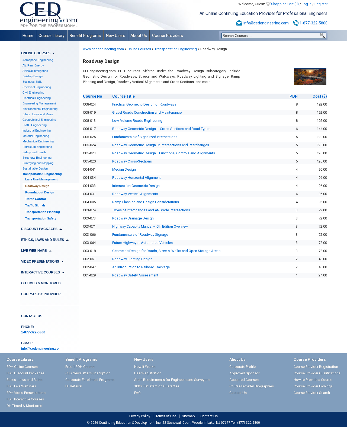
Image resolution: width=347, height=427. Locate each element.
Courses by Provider (41, 294)
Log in (306, 4)
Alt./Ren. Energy (33, 65)
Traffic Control (35, 198)
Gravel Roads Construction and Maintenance (147, 112)
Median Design (124, 169)
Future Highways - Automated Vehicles (142, 243)
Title (123, 96)
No (92, 96)
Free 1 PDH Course (79, 367)
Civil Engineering (33, 92)
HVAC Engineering (35, 125)
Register (320, 4)
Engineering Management (39, 103)
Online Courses (139, 49)
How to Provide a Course (313, 380)
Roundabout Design (39, 192)
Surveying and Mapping (38, 163)
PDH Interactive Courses (25, 399)
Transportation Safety (40, 218)
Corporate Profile (242, 367)
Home (28, 35)
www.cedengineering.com (103, 49)
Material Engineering (36, 136)
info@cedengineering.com (266, 23)
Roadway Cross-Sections (132, 161)
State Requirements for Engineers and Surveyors (172, 380)
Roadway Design (37, 185)
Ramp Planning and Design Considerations (145, 202)
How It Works (144, 367)
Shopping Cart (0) (285, 4)
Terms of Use (166, 416)
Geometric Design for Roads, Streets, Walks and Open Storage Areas (166, 251)
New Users (115, 35)
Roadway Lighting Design (132, 259)
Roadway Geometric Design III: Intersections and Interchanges (160, 145)
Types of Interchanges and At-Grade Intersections (151, 210)
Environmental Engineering (40, 108)
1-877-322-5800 (313, 23)
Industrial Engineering (37, 130)
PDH (294, 96)
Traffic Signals (35, 205)
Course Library (51, 35)
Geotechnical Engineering (39, 119)
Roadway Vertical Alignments (135, 194)
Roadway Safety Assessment (135, 275)
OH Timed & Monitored (41, 283)
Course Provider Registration (316, 367)
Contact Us (31, 316)
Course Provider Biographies (251, 386)
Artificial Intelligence (35, 70)
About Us (138, 35)
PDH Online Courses (22, 367)
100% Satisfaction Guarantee (156, 386)
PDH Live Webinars (21, 386)
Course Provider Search (312, 393)
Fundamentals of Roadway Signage (140, 234)
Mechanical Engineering (38, 141)
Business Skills (32, 81)
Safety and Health (34, 152)
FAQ (137, 393)
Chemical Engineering (37, 87)
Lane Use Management (41, 179)
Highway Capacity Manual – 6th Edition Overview (150, 226)
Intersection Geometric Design (136, 186)
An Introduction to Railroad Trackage (141, 267)
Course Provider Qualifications (317, 373)
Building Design (33, 76)
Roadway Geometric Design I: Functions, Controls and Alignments (163, 153)
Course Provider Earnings (313, 386)
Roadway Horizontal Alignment (136, 178)
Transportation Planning (42, 211)
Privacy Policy (139, 416)
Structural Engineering (37, 157)
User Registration (147, 373)
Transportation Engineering (42, 174)
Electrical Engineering (37, 98)
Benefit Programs (85, 35)
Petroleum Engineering (37, 146)
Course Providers (167, 35)
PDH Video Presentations (26, 393)
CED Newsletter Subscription (87, 373)
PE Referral (73, 386)
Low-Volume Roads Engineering (137, 121)
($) (320, 96)
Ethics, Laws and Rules (38, 114)
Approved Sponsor (244, 373)
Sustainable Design (35, 168)
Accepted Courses (244, 380)
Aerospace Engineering (38, 60)
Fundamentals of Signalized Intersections (144, 137)
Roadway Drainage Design (133, 218)
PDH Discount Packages (25, 373)
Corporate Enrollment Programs (89, 380)
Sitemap (188, 416)
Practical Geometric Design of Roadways (144, 104)
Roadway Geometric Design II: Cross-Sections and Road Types (161, 129)
